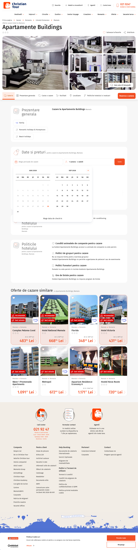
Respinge (121, 544)
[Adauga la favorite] (14, 298)
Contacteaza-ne (110, 451)
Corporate (17, 495)
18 (23, 201)
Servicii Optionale (65, 457)
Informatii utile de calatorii (46, 466)
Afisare (29, 545)
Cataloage (40, 473)
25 (23, 206)
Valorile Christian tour (22, 458)
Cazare (18, 20)
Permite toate (121, 538)
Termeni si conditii (66, 475)
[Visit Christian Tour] (14, 5)
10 (18, 196)
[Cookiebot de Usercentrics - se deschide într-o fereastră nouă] (13, 546)
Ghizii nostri (18, 466)
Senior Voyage (73, 14)
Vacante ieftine (19, 506)
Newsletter (40, 477)
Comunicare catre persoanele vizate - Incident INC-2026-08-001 (45, 490)
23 (48, 201)
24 (18, 206)
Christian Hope (19, 477)
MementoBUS (18, 491)
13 (33, 196)
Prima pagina (7, 20)
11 (23, 196)
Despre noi (17, 451)
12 (28, 196)
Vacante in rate (41, 462)
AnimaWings (18, 473)
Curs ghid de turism (21, 484)
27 (33, 206)
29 (43, 206)
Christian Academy (20, 480)
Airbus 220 (40, 455)
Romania (28, 20)
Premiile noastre (20, 502)
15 (43, 196)
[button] (129, 32)
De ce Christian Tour (21, 455)
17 (18, 201)
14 (38, 196)
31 (18, 212)
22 (43, 201)
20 (33, 201)
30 (48, 206)
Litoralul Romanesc (43, 20)
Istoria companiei (20, 462)
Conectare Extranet (89, 451)
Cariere (16, 487)
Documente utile (42, 480)
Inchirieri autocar (42, 458)
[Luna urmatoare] (88, 170)
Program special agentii (113, 455)
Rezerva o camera (126, 96)
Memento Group (19, 469)
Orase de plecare (42, 451)
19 (28, 201)
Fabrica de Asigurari (21, 498)
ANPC (38, 484)
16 (48, 196)
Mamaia (56, 20)
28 (38, 206)
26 (28, 206)
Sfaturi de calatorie (43, 469)
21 (38, 201)
